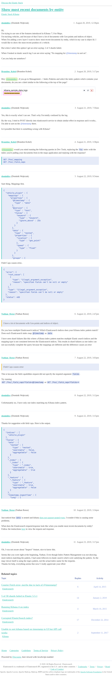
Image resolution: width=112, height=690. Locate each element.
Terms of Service (40, 650)
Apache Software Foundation (91, 672)
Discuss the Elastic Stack (12, 3)
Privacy (100, 667)
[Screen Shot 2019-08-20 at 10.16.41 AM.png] (48, 91)
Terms (92, 667)
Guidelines (26, 650)
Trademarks (82, 667)
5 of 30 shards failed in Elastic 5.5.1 (19, 596)
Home (4, 650)
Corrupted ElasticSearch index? (17, 618)
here (23, 529)
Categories (14, 650)
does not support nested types (52, 518)
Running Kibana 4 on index (15, 607)
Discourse (16, 657)
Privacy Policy (57, 650)
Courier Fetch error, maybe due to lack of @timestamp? (29, 585)
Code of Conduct (57, 669)
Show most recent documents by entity (32, 9)
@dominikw (11, 79)
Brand (107, 667)
